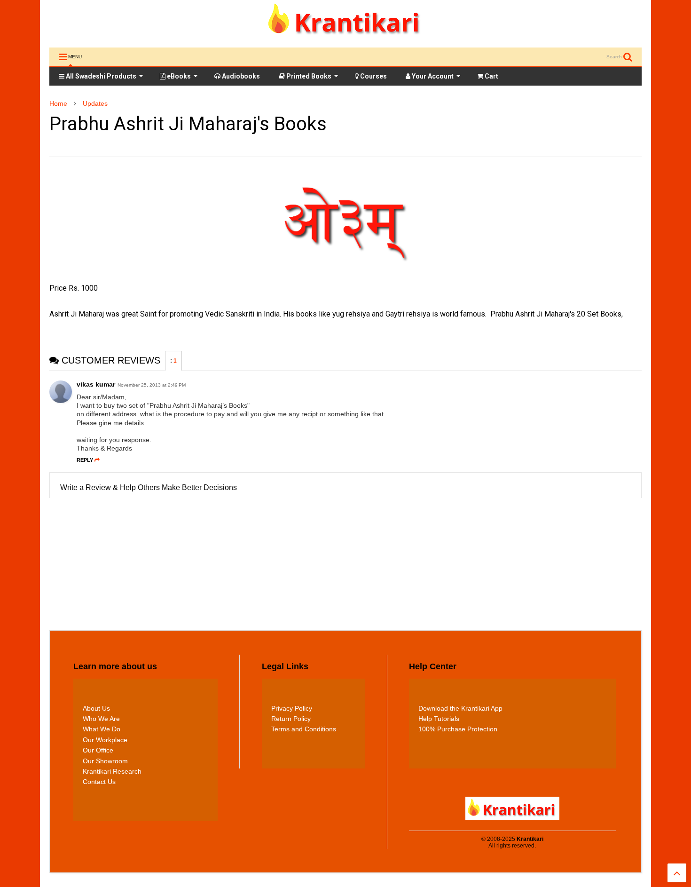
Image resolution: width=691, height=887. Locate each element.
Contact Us (99, 781)
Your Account (432, 76)
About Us (96, 708)
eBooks (178, 76)
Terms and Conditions (303, 729)
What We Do (101, 729)
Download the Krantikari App (460, 708)
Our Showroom (105, 761)
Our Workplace (105, 740)
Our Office (98, 750)
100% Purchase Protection (457, 729)
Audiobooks (240, 76)
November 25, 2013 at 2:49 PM (152, 385)
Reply (85, 460)
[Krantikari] (345, 36)
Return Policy (291, 718)
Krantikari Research (112, 771)
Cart (490, 76)
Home (58, 103)
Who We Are (101, 718)
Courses (373, 76)
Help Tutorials (438, 718)
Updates (95, 103)
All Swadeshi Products (100, 76)
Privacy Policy (291, 708)
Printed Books (308, 76)
